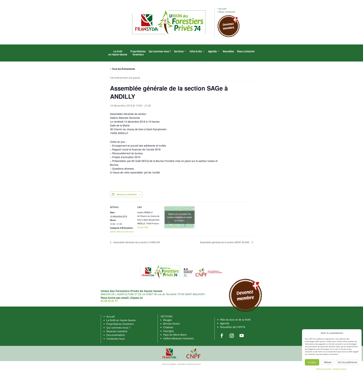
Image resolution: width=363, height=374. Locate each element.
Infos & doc (196, 51)
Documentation (115, 335)
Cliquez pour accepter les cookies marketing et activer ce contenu (179, 217)
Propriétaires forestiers (138, 53)
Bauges (167, 320)
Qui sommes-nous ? (160, 51)
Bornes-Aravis (171, 323)
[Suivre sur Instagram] (231, 335)
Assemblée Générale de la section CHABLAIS (136, 242)
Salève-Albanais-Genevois (122, 231)
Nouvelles (228, 51)
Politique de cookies (324, 369)
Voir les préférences (347, 362)
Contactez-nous (115, 338)
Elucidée (181, 364)
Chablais (168, 327)
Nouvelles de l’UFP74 (232, 327)
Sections (179, 51)
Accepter (312, 362)
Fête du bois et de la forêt (235, 319)
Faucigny (168, 331)
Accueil (222, 8)
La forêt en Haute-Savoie (117, 53)
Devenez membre (116, 331)
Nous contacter (227, 11)
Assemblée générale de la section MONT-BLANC (225, 242)
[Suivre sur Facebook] (222, 335)
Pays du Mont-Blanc (175, 334)
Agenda (212, 51)
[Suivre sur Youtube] (241, 335)
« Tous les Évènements (122, 68)
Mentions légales (339, 369)
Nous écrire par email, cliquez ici (122, 297)
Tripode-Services (194, 364)
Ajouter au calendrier (127, 194)
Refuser (328, 362)
